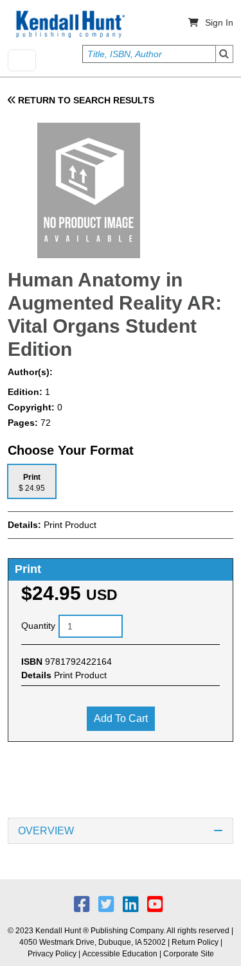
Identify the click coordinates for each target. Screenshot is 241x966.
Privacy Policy (52, 953)
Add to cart (121, 718)
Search (224, 54)
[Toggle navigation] (22, 60)
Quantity (38, 625)
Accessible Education (119, 953)
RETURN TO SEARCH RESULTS (84, 100)
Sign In (219, 22)
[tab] (32, 481)
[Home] (69, 24)
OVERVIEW (46, 830)
